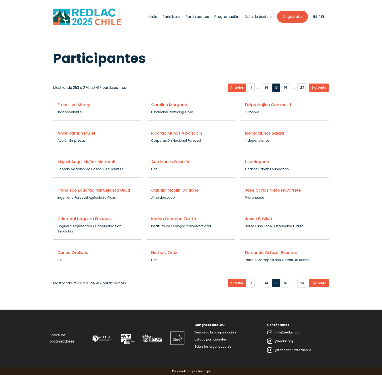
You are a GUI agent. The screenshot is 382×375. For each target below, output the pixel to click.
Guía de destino (258, 16)
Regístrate (292, 16)
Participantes (197, 16)
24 (302, 87)
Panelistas (171, 16)
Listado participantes (211, 339)
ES (315, 16)
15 (276, 87)
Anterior (236, 87)
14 (266, 87)
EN (323, 16)
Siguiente (319, 87)
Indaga (204, 371)
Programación (226, 16)
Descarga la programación (215, 332)
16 (285, 87)
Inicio (152, 16)
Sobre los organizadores (213, 346)
